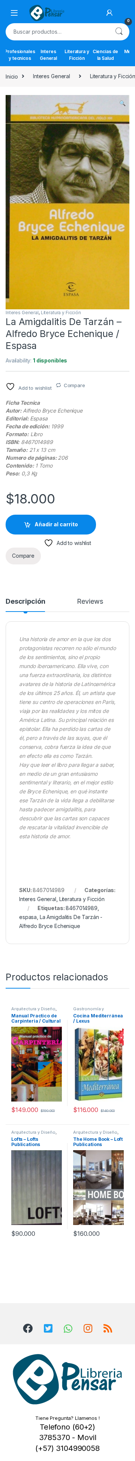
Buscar (118, 31)
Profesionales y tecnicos (20, 55)
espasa (28, 917)
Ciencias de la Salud (105, 55)
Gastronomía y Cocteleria (88, 1011)
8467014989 (82, 908)
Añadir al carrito (56, 524)
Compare (74, 385)
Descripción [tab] (25, 601)
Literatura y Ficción (76, 55)
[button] (122, 103)
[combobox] (57, 31)
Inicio (12, 76)
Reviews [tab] (90, 601)
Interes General (48, 55)
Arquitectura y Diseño (33, 1008)
